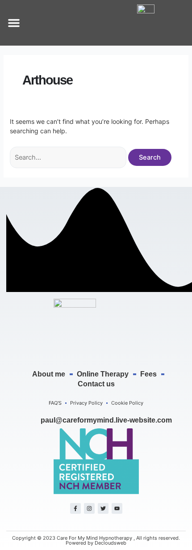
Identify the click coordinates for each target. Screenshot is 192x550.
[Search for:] (69, 157)
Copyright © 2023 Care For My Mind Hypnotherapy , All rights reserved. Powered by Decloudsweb (96, 540)
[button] (13, 22)
